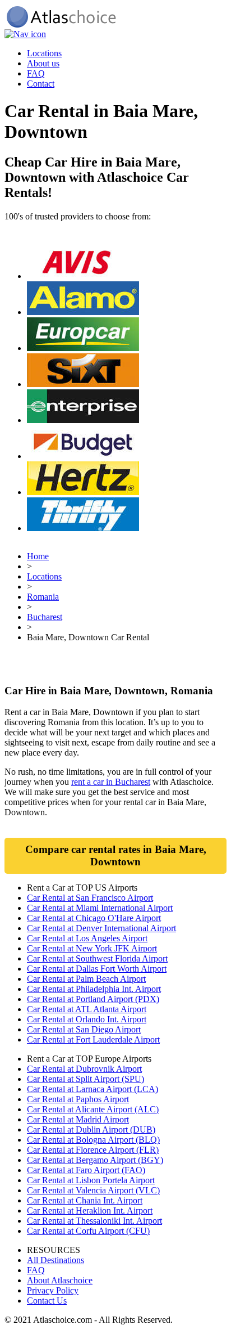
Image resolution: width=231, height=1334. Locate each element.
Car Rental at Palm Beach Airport (86, 978)
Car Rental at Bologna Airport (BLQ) (93, 1139)
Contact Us (47, 1300)
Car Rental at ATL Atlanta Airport (86, 1009)
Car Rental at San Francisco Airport (90, 897)
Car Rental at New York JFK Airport (92, 948)
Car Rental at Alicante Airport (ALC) (93, 1109)
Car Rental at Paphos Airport (78, 1099)
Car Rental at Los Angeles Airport (87, 938)
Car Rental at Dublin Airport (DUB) (91, 1129)
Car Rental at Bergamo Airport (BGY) (95, 1160)
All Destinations (55, 1260)
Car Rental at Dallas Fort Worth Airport (97, 968)
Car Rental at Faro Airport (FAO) (86, 1170)
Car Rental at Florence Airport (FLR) (93, 1150)
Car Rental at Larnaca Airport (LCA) (92, 1089)
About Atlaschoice (60, 1280)
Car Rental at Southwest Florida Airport (97, 958)
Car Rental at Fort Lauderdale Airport (93, 1039)
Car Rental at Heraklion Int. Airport (90, 1210)
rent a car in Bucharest (110, 782)
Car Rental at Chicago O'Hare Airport (94, 918)
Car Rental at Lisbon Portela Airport (91, 1180)
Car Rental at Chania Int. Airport (84, 1200)
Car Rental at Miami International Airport (100, 908)
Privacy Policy (52, 1290)
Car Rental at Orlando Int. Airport (86, 1019)
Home (38, 556)
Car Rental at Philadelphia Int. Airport (94, 989)
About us (43, 63)
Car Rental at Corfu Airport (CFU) (88, 1231)
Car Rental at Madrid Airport (78, 1119)
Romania (43, 596)
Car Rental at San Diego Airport (84, 1029)
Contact (40, 83)
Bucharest (44, 617)
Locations (44, 53)
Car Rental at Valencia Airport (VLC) (93, 1190)
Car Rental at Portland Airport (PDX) (93, 999)
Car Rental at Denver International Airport (101, 928)
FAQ (36, 73)
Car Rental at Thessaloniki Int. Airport (94, 1220)
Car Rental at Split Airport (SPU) (85, 1079)
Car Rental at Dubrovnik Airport (84, 1069)
